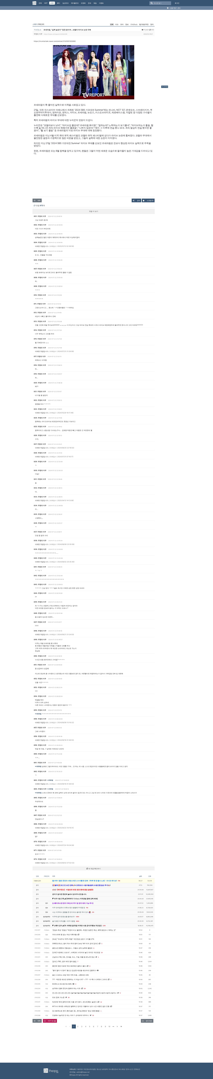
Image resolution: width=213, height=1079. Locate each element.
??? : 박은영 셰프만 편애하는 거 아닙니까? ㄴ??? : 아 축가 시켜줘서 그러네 (79, 979)
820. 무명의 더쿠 (40, 383)
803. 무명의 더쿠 (40, 234)
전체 (111, 24)
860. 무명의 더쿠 (40, 754)
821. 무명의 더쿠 (40, 391)
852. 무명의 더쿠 (40, 679)
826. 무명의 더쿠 (40, 435)
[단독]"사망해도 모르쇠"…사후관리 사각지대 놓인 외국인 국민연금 (76, 952)
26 (85, 988)
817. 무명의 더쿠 (40, 356)
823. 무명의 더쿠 (40, 409)
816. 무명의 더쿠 (40, 348)
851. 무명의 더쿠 (40, 665)
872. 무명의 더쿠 (40, 859)
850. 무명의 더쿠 (40, 656)
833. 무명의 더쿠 (40, 497)
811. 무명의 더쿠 (40, 304)
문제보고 (137, 1069)
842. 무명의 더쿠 (40, 576)
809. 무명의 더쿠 (40, 286)
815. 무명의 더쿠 (40, 339)
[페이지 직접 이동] (113, 1026)
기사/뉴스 (133, 24)
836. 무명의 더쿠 (40, 523)
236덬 (50, 789)
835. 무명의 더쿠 (40, 514)
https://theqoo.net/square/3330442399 (55, 34)
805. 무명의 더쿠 (40, 251)
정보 (127, 24)
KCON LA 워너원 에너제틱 (62, 984)
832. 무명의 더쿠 (40, 488)
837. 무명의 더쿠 (40, 532)
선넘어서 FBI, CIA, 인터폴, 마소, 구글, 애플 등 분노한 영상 (73, 957)
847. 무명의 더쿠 (40, 622)
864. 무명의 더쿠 (40, 789)
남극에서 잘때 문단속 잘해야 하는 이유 (66, 988)
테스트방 (122, 1069)
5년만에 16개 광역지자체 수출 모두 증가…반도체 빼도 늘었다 (74, 1002)
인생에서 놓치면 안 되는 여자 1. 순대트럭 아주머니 (70, 1015)
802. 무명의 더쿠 (40, 225)
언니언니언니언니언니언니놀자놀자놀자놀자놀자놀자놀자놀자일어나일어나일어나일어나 (84, 993)
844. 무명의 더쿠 (40, 593)
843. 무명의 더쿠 (40, 584)
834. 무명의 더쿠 (40, 505)
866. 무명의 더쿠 (40, 806)
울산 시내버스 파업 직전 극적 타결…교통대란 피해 (70, 975)
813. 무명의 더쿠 (40, 321)
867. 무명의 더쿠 (40, 815)
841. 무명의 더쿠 (40, 567)
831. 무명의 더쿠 (40, 479)
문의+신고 (129, 1069)
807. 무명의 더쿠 (40, 269)
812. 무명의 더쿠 (40, 312)
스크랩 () (150, 200)
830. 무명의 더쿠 (40, 470)
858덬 (50, 780)
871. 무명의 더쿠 (40, 850)
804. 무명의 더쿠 (40, 242)
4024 (77, 921)
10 (102, 952)
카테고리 (38, 24)
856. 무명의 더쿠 (40, 719)
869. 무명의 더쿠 (40, 833)
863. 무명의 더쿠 (40, 780)
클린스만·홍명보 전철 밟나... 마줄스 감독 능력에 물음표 (72, 948)
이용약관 (80, 1069)
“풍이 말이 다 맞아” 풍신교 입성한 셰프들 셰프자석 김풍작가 (74, 970)
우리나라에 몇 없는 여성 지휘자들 (64, 934)
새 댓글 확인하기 (94, 869)
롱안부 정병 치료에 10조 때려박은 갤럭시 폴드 (69, 966)
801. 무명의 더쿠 (40, 216)
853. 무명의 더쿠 (40, 687)
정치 (152, 24)
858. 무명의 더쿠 (40, 736)
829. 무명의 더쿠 (40, 462)
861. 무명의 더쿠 (40, 763)
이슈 (116, 24)
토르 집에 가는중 (58, 997)
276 (93, 912)
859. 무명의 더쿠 (40, 745)
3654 (77, 916)
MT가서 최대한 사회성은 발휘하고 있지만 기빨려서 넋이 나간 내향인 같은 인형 (80, 1006)
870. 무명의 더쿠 (40, 842)
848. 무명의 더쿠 (40, 631)
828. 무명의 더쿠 (40, 453)
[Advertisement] (171, 48)
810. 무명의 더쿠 (40, 295)
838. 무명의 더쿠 (40, 540)
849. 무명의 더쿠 (40, 639)
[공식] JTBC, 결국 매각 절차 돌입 (64, 961)
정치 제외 (149, 1021)
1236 (104, 925)
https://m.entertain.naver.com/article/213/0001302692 (55, 41)
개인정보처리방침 (90, 1069)
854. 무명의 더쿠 (40, 696)
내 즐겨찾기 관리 (174, 8)
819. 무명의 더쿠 (40, 374)
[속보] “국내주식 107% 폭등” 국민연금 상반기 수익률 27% (73, 939)
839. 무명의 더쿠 (40, 549)
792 (87, 907)
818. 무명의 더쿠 (40, 365)
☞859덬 (38, 766)
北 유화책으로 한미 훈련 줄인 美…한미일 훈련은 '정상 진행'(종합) (76, 1011)
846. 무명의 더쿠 (40, 613)
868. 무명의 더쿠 (40, 824)
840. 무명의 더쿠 (40, 558)
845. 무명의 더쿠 (40, 602)
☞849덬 (38, 793)
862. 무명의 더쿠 (40, 771)
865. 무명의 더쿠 (40, 798)
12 (101, 1002)
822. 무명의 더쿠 (40, 400)
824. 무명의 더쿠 (40, 418)
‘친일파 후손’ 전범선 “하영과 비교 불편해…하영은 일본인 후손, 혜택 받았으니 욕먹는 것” (84, 930)
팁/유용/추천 (144, 24)
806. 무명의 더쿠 (40, 260)
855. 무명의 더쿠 (40, 710)
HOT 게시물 (52, 1021)
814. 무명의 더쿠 (40, 330)
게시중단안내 (113, 1069)
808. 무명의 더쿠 (40, 277)
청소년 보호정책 (102, 1069)
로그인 (177, 3)
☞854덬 (38, 714)
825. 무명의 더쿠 (40, 426)
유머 (122, 24)
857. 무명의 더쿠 (40, 728)
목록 (38, 200)
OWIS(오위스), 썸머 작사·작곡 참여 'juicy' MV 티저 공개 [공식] (75, 943)
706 (119, 880)
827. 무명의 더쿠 (40, 444)
